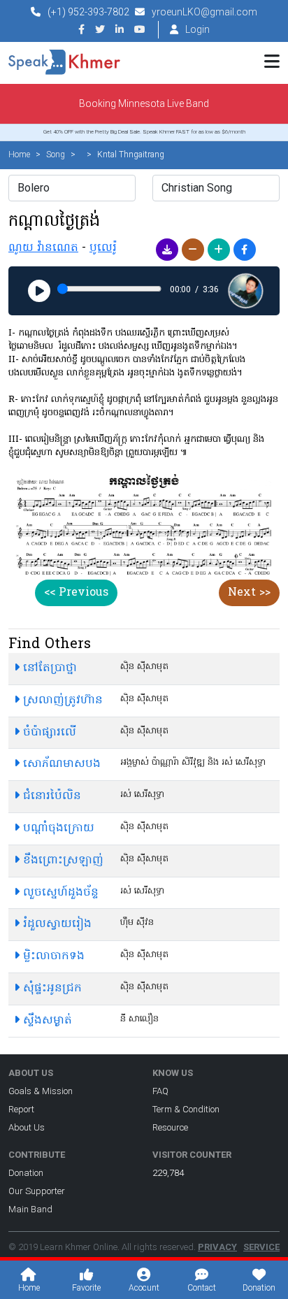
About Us (26, 1127)
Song (55, 154)
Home (19, 154)
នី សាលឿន (139, 1019)
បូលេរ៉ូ (103, 248)
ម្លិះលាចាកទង (52, 956)
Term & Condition (185, 1109)
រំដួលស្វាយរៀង (56, 924)
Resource (170, 1127)
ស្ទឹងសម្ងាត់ (46, 1020)
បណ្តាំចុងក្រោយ (57, 828)
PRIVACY (217, 1247)
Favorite (86, 1288)
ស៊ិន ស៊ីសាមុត (144, 666)
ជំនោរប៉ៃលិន (50, 796)
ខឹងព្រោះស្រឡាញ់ (61, 860)
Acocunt (144, 1288)
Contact (201, 1288)
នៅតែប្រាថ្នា (48, 668)
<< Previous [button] (76, 592)
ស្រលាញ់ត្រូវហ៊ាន (61, 700)
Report (21, 1109)
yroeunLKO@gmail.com (204, 11)
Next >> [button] (249, 592)
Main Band (30, 1209)
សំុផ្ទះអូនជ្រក (51, 988)
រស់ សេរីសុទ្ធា (142, 794)
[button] (167, 249)
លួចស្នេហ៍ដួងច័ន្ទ (59, 892)
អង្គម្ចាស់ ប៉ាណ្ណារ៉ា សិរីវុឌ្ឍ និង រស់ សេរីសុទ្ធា (193, 762)
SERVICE (261, 1247)
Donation (25, 1173)
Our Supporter (36, 1191)
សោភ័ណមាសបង (60, 764)
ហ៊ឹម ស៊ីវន (137, 922)
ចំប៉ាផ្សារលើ (48, 732)
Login (197, 29)
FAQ (160, 1091)
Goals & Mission (40, 1091)
